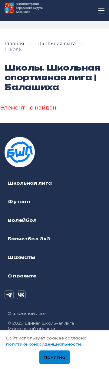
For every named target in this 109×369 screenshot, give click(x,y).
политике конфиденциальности (43, 344)
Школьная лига (56, 44)
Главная (15, 44)
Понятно (54, 357)
